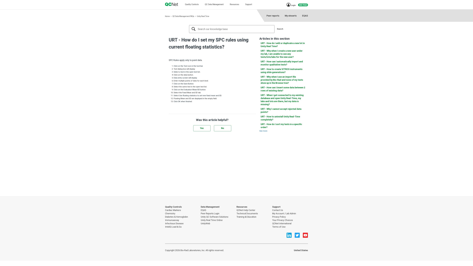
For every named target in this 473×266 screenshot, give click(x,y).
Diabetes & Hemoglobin (176, 217)
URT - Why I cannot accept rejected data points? (281, 110)
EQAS (305, 15)
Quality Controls (192, 4)
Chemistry (170, 213)
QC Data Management (214, 4)
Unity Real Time (203, 16)
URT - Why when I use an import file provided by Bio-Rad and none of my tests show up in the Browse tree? (282, 79)
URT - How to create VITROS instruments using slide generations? (281, 71)
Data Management (210, 207)
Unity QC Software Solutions (214, 217)
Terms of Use (279, 226)
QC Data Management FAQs (183, 16)
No (222, 128)
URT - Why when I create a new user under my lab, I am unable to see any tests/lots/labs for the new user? (282, 54)
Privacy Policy (279, 217)
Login (293, 5)
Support (248, 4)
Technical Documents (247, 213)
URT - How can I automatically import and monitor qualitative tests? (282, 63)
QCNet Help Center (245, 210)
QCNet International (281, 223)
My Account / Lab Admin (284, 213)
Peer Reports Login (210, 213)
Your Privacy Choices (282, 220)
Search (280, 29)
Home (167, 16)
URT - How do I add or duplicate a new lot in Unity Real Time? (283, 45)
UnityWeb (205, 223)
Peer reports (273, 15)
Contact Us (277, 210)
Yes (202, 128)
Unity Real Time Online (212, 220)
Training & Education (246, 217)
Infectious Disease (174, 223)
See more (263, 131)
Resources (234, 4)
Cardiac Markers (173, 210)
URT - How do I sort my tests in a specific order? (281, 126)
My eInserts (291, 15)
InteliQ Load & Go (173, 226)
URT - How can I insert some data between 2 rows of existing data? (283, 89)
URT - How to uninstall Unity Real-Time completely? (280, 118)
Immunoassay (172, 220)
